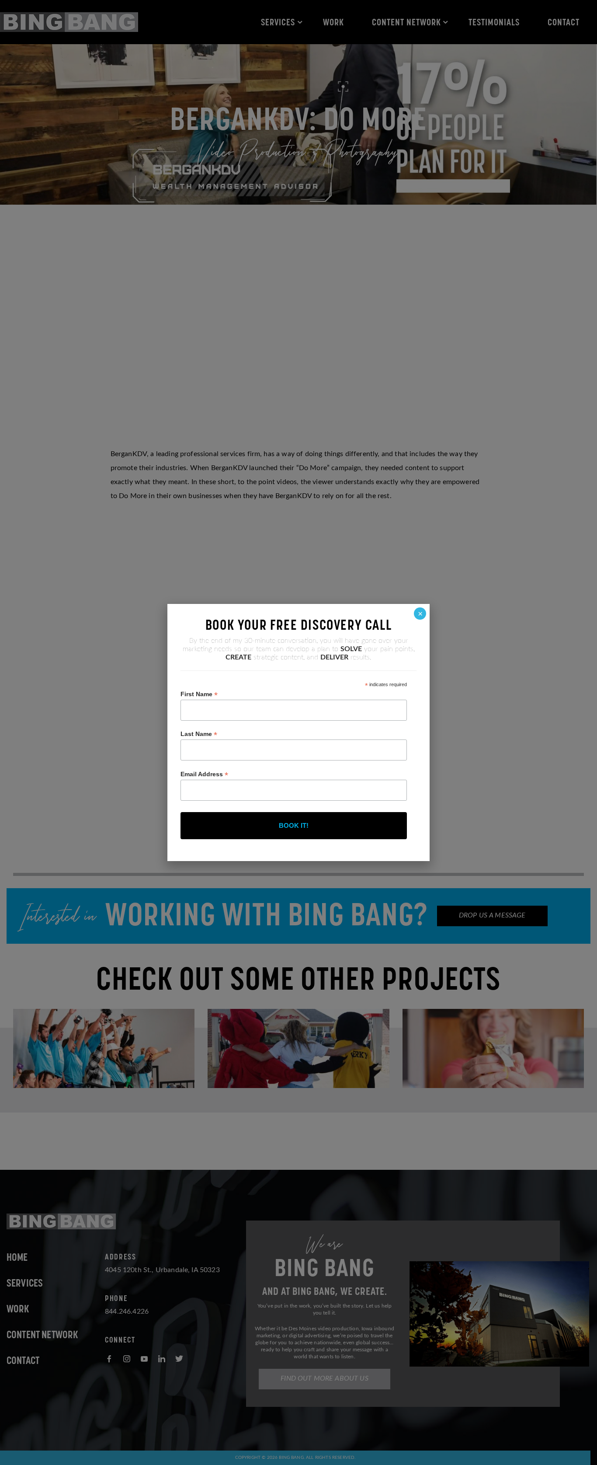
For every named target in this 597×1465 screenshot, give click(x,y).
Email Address (204, 774)
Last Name (198, 734)
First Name (199, 694)
